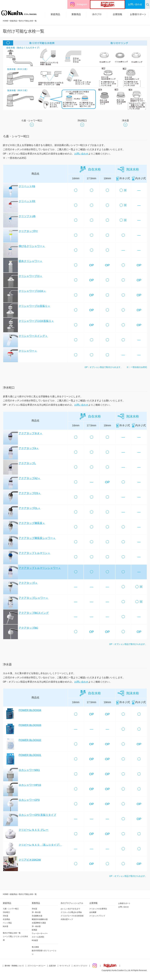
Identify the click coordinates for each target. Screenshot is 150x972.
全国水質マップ (67, 919)
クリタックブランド (97, 916)
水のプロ (97, 14)
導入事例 (35, 947)
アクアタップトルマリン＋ (34, 553)
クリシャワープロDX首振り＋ (36, 321)
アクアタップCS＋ (30, 493)
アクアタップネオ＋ (30, 433)
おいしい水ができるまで (70, 909)
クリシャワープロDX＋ (32, 291)
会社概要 (92, 912)
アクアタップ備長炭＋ (32, 523)
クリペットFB (27, 186)
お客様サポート (138, 14)
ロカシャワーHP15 (30, 784)
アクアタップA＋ (29, 448)
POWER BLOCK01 (30, 755)
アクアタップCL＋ (29, 508)
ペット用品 (7, 923)
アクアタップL (27, 463)
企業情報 (117, 14)
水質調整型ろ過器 (39, 923)
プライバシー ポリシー (36, 966)
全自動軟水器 (37, 916)
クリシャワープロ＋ (30, 276)
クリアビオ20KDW (30, 859)
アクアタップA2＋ (29, 478)
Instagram (82, 4)
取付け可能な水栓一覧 (12, 933)
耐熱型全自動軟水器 (40, 919)
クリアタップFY (28, 231)
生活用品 (6, 919)
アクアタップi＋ (28, 582)
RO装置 (35, 940)
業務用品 (76, 14)
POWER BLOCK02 (30, 740)
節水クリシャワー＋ (30, 261)
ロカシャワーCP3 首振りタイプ (37, 814)
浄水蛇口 (82, 120)
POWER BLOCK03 (30, 725)
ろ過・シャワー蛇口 (31, 120)
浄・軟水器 (36, 912)
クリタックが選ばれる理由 (71, 912)
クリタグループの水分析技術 (72, 916)
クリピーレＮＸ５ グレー (33, 829)
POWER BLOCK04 (30, 710)
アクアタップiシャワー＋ (33, 597)
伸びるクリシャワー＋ (32, 246)
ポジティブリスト (81, 966)
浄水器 (125, 120)
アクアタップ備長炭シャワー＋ (37, 538)
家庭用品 (55, 14)
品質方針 (52, 966)
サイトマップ (64, 966)
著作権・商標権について (14, 966)
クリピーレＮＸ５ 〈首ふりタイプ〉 (40, 844)
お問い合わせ (81, 153)
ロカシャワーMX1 (29, 770)
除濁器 (34, 930)
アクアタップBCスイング (34, 612)
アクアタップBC (28, 627)
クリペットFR (27, 201)
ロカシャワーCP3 (29, 799)
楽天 (113, 4)
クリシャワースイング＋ (33, 335)
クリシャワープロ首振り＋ (34, 306)
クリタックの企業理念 (98, 909)
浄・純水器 (36, 926)
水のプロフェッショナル (72, 903)
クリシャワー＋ (28, 350)
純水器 (5, 926)
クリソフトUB (27, 216)
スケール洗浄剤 (38, 937)
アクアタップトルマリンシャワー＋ (40, 568)
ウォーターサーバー (40, 933)
